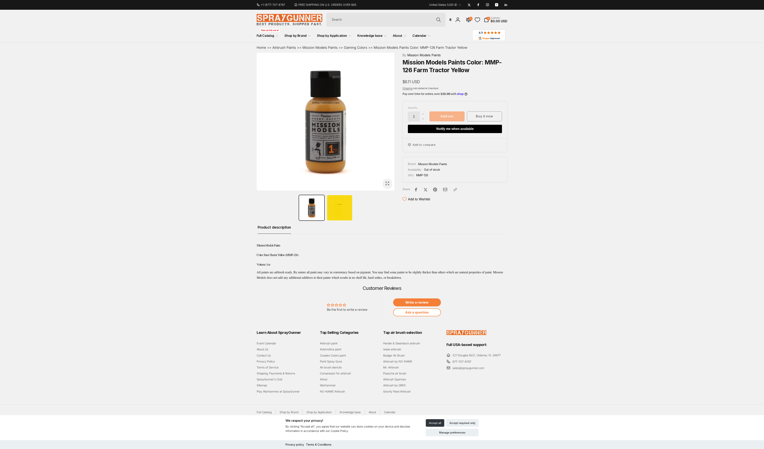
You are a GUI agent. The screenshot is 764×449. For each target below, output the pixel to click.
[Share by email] (445, 189)
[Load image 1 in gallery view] (311, 207)
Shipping (407, 88)
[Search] (438, 20)
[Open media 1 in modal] (326, 122)
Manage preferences (452, 432)
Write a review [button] (417, 302)
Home (261, 48)
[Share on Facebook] (416, 190)
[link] (272, 5)
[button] (495, 20)
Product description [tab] (274, 227)
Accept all (435, 423)
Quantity (412, 107)
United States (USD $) (443, 4)
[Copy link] (455, 190)
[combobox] (385, 20)
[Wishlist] (477, 19)
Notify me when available (455, 129)
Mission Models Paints (320, 48)
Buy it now (484, 116)
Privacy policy (295, 444)
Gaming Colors (355, 48)
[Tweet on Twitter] (426, 190)
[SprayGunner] (466, 334)
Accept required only (462, 423)
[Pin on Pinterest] (435, 190)
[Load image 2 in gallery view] (339, 207)
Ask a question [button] (417, 312)
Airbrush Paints (284, 48)
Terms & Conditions (318, 444)
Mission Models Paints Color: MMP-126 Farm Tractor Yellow (420, 48)
